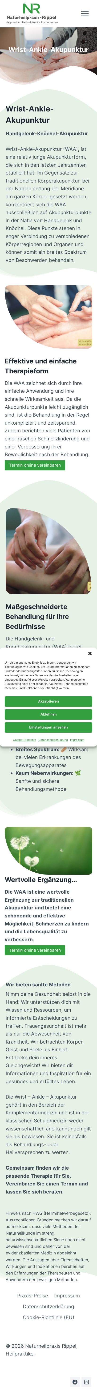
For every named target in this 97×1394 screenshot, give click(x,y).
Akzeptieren (48, 701)
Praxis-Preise (32, 1296)
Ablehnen (48, 714)
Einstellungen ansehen (48, 727)
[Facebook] (75, 1382)
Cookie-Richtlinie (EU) (48, 1317)
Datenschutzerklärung (53, 740)
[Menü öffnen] (84, 14)
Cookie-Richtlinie (24, 740)
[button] (90, 653)
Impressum (77, 740)
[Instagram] (86, 1382)
